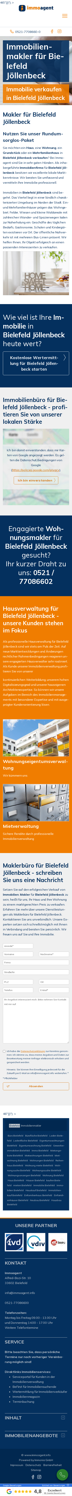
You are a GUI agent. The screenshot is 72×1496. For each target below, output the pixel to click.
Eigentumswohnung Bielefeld (35, 1145)
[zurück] (9, 1242)
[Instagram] (60, 32)
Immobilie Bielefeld (44, 1185)
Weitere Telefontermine (21, 1328)
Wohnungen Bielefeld (41, 1160)
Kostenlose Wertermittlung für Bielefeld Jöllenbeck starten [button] (34, 363)
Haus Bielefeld (16, 1180)
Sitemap (36, 1470)
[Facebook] (52, 32)
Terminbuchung (23, 1401)
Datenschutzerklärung (33, 1051)
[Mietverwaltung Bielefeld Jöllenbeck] (36, 802)
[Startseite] (36, 8)
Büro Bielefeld (15, 1135)
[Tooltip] (67, 1485)
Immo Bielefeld (40, 1150)
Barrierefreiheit (52, 1465)
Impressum (16, 1465)
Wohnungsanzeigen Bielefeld (24, 1175)
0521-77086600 (62, 1475)
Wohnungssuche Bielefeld (46, 1170)
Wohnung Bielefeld (53, 1175)
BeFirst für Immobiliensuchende (34, 1387)
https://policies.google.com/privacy (36, 470)
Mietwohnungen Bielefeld (39, 1155)
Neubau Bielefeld (39, 1200)
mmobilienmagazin (26, 1397)
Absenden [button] (36, 1086)
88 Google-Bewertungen (54, 1493)
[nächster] (63, 1242)
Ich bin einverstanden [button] (35, 480)
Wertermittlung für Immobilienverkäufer (39, 1392)
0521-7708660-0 (28, 32)
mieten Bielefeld (22, 1185)
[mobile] (64, 15)
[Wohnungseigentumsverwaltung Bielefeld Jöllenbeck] (36, 738)
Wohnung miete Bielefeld (39, 1165)
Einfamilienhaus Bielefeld (38, 1195)
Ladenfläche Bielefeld (25, 1140)
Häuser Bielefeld (35, 1180)
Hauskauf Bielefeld (36, 1190)
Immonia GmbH (44, 1460)
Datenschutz (33, 1465)
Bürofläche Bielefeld (36, 1135)
